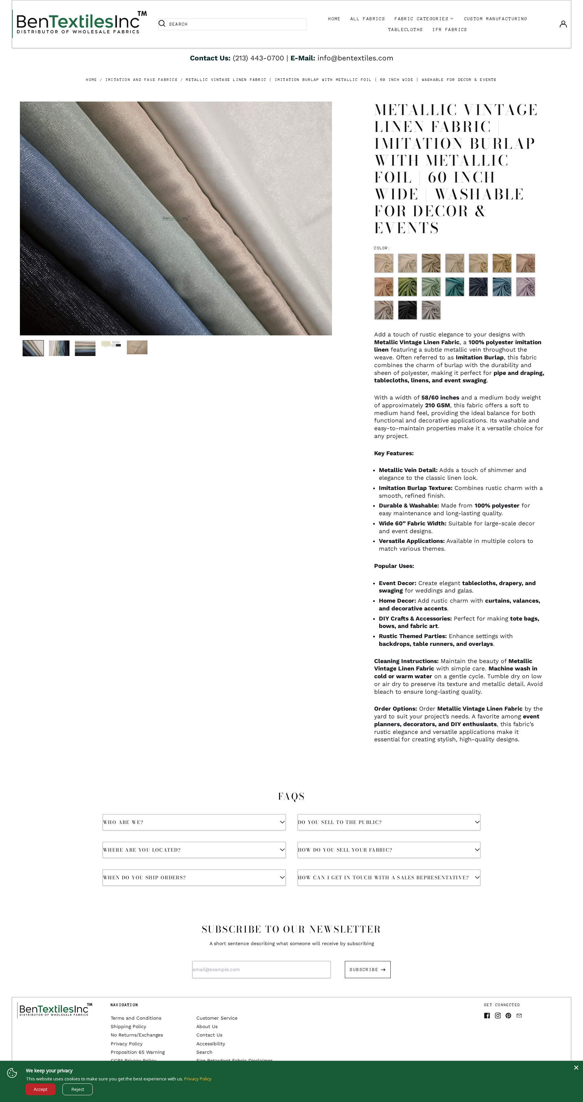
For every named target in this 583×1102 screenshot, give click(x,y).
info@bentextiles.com (355, 58)
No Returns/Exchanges (137, 1035)
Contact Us (209, 1035)
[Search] (162, 24)
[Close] (576, 1067)
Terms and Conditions (136, 1018)
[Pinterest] (508, 1016)
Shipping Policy (128, 1026)
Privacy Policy (126, 1043)
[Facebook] (487, 1016)
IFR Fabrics (450, 29)
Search (204, 1052)
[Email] (519, 1016)
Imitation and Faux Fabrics (142, 80)
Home (334, 18)
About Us (207, 1026)
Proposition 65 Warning (138, 1052)
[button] (176, 219)
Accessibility (210, 1043)
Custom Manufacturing (496, 18)
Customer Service (217, 1018)
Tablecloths (405, 29)
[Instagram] (498, 1016)
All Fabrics (368, 18)
